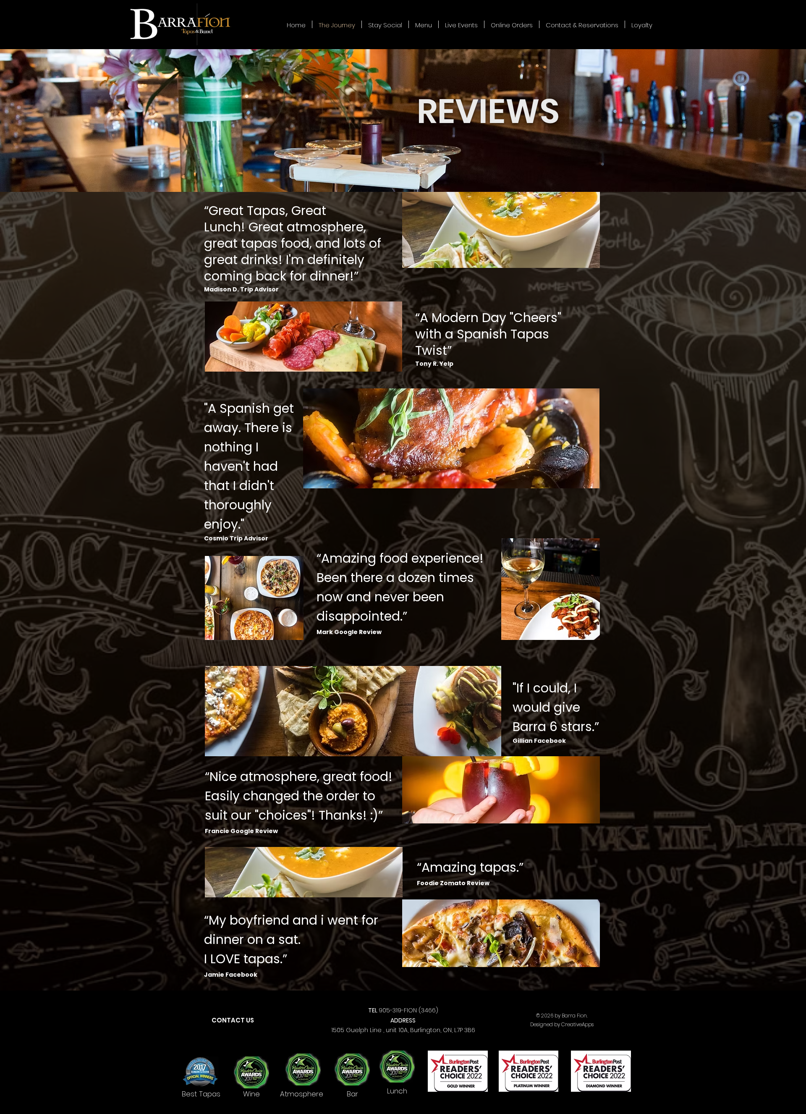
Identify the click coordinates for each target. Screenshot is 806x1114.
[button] (423, 24)
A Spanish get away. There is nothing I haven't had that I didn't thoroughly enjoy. (249, 466)
